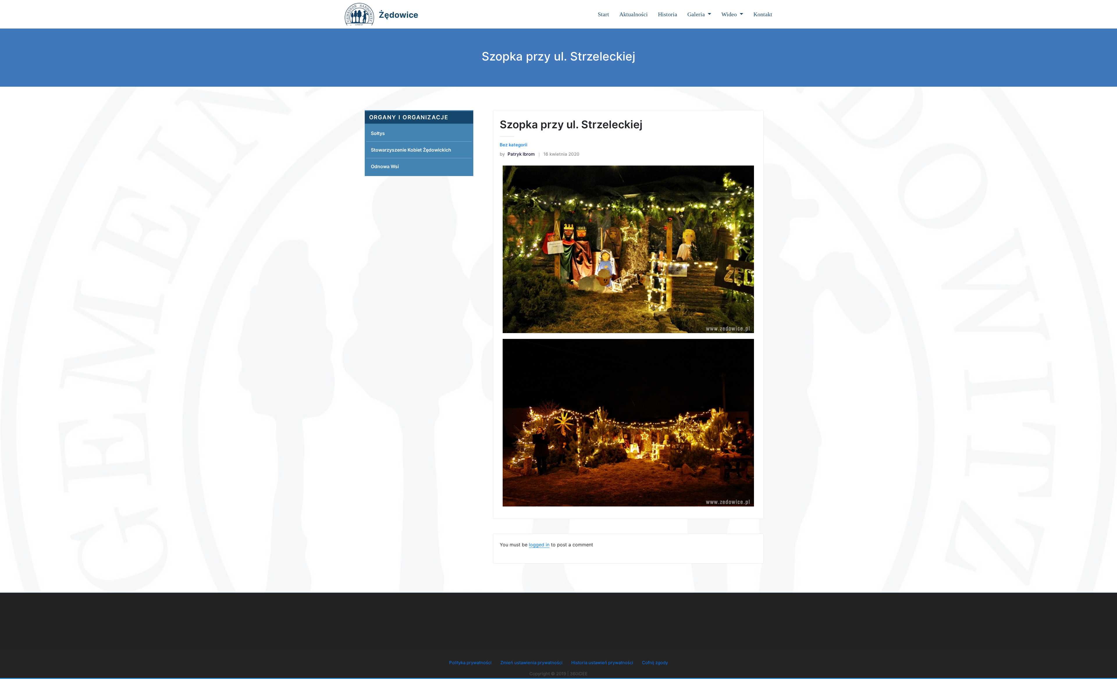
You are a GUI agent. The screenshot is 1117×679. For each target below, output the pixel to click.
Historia (667, 14)
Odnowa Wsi (385, 166)
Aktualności (633, 14)
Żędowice (398, 15)
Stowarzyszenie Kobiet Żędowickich (411, 150)
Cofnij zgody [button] (655, 662)
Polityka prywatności (470, 662)
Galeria (696, 14)
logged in (539, 545)
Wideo (729, 14)
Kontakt (762, 14)
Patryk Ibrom (517, 154)
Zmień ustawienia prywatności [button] (531, 662)
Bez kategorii (513, 144)
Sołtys (378, 133)
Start (603, 14)
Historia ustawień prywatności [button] (602, 662)
